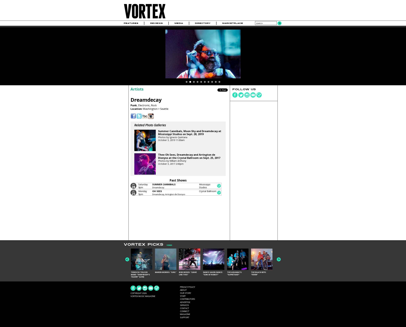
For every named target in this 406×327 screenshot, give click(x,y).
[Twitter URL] (139, 116)
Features (131, 23)
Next (279, 259)
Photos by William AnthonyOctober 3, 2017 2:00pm (189, 159)
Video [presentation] (169, 245)
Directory (202, 23)
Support (184, 317)
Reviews (156, 23)
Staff (183, 296)
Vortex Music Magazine (143, 296)
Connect (184, 311)
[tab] (167, 245)
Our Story (185, 293)
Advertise (185, 302)
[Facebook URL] (133, 116)
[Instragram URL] (151, 116)
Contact (184, 308)
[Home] (145, 18)
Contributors (187, 299)
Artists (137, 89)
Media (178, 23)
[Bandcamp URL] (145, 116)
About (183, 290)
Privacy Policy (187, 287)
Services (184, 305)
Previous (127, 259)
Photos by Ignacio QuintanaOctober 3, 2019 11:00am (189, 136)
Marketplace (232, 23)
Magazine (185, 314)
